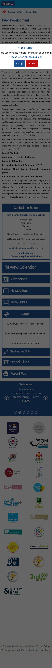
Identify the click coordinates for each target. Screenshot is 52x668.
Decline (32, 63)
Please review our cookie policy (26, 57)
